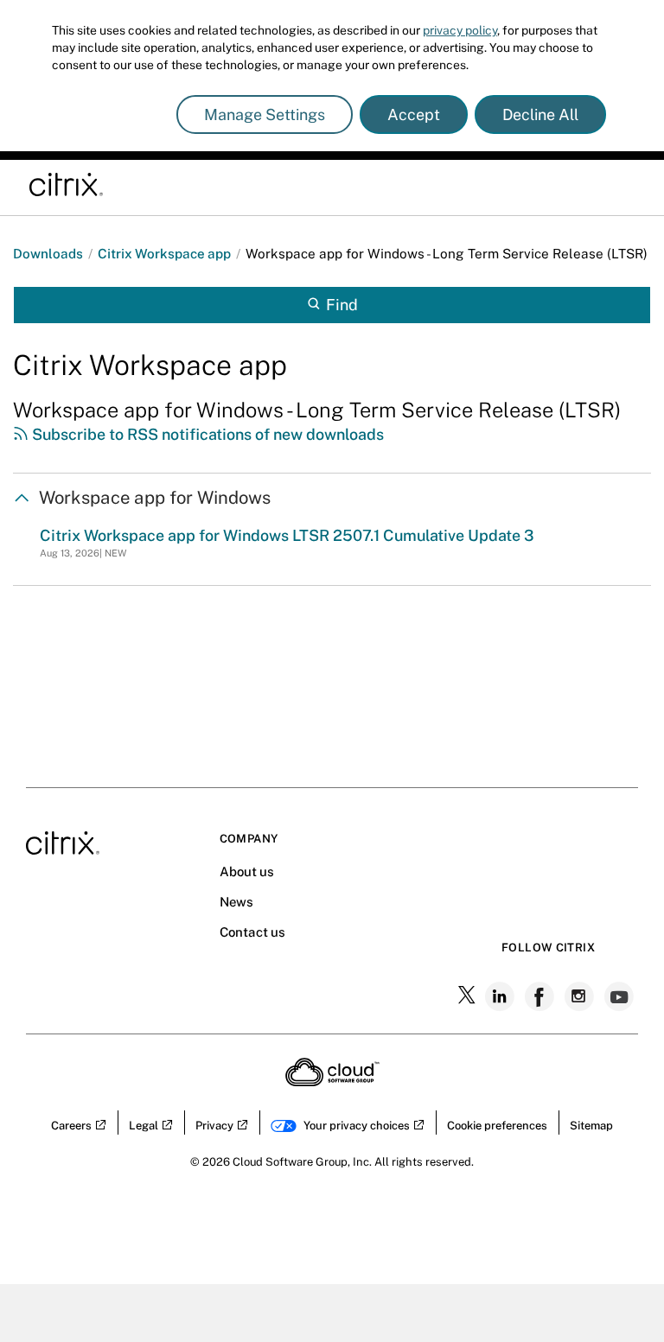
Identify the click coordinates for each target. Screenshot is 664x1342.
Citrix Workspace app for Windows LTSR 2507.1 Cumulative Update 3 (287, 535)
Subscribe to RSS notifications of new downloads (206, 434)
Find (342, 305)
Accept (413, 114)
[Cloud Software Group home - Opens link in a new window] (332, 1081)
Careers (71, 1125)
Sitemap (591, 1125)
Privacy (214, 1125)
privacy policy (460, 30)
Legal (143, 1125)
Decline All (540, 114)
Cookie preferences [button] (497, 1125)
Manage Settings (264, 114)
